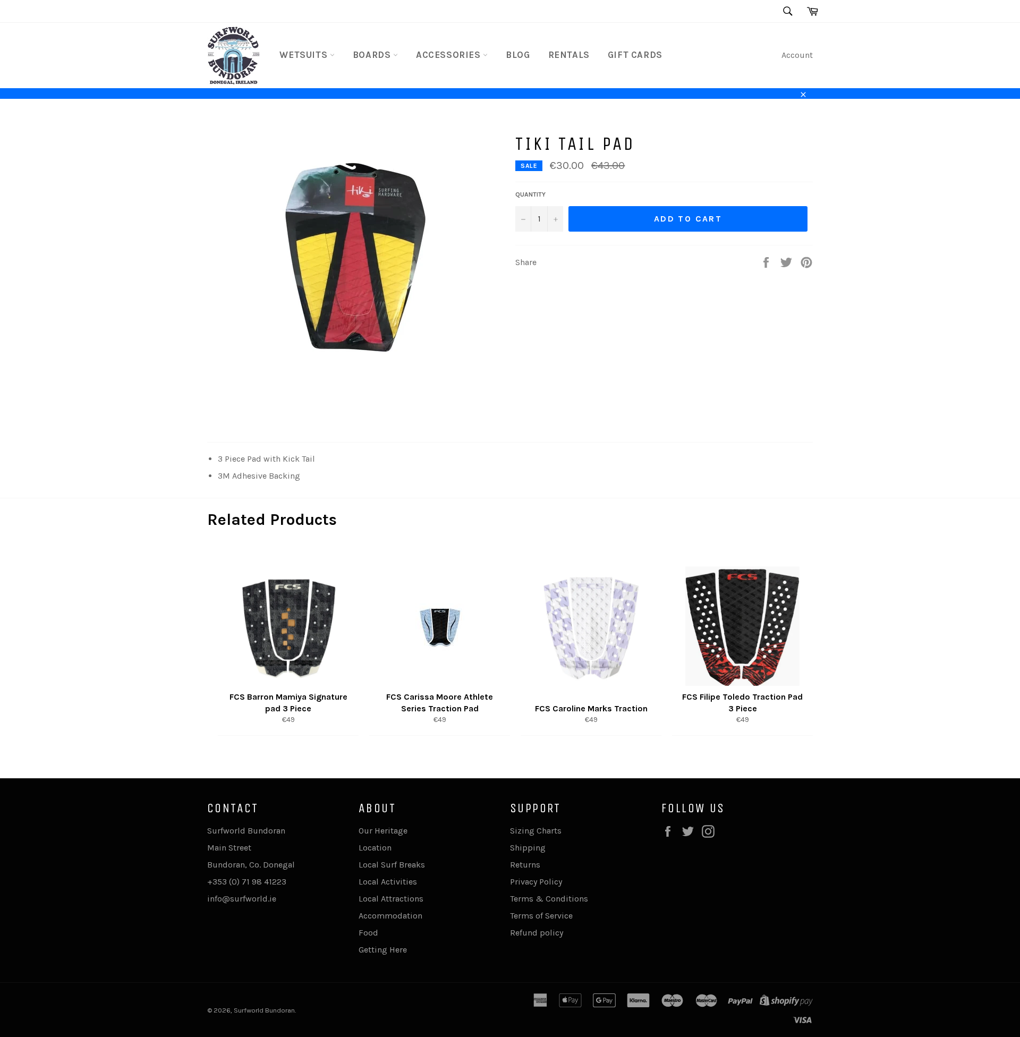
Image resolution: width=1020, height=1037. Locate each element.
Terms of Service (541, 916)
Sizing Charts (536, 831)
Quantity (530, 194)
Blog (518, 54)
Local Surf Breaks (392, 865)
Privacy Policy (536, 882)
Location (375, 848)
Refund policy (536, 933)
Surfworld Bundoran (264, 1010)
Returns (525, 865)
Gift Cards (635, 54)
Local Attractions (391, 899)
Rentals (569, 54)
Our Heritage (383, 831)
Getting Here (383, 950)
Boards (373, 54)
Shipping (528, 848)
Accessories (449, 54)
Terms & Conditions (549, 899)
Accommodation (390, 916)
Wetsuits (304, 54)
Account (797, 55)
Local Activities (388, 882)
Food (368, 933)
